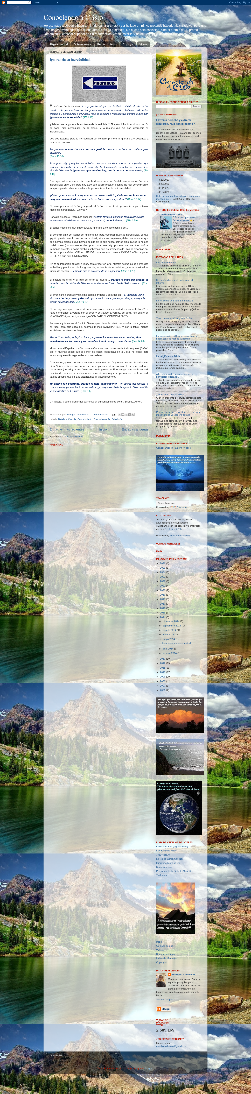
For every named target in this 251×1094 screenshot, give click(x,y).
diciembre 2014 (171, 665)
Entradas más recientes (67, 429)
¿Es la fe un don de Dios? (170, 438)
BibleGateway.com (180, 579)
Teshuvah (161, 919)
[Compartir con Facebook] (129, 414)
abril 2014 (168, 692)
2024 (163, 616)
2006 (163, 734)
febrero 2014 (170, 697)
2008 (163, 725)
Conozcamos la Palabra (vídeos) (174, 491)
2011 (163, 711)
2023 (163, 620)
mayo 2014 (169, 683)
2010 (163, 716)
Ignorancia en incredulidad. (70, 59)
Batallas (62, 419)
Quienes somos (83, 44)
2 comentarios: (100, 414)
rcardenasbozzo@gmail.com (171, 1090)
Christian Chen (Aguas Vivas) (172, 890)
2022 (163, 625)
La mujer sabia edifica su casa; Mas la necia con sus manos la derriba (177, 381)
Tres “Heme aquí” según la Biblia (174, 362)
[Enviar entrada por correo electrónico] (113, 414)
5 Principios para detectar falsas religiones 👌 (185, 219)
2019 (163, 638)
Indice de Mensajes (166, 1002)
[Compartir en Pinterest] (133, 414)
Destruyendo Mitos (171, 214)
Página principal (59, 44)
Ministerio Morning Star (168, 907)
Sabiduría (116, 419)
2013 (163, 702)
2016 (163, 652)
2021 (163, 629)
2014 (163, 661)
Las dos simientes (166, 306)
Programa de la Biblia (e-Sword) (173, 915)
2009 (163, 720)
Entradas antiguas (135, 429)
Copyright (128, 44)
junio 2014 (169, 678)
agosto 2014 (170, 674)
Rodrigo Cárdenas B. (183, 1018)
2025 (163, 611)
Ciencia (72, 419)
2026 (163, 607)
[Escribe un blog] (123, 414)
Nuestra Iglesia (164, 911)
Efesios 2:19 (174, 573)
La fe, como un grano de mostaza (174, 344)
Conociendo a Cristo (73, 17)
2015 (163, 656)
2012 (163, 707)
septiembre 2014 (172, 669)
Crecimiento (100, 419)
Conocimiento (85, 419)
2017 (163, 647)
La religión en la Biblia (168, 400)
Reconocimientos (107, 44)
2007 (163, 729)
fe (109, 419)
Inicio (103, 429)
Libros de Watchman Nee (170, 902)
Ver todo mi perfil (165, 1043)
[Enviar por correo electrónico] (120, 414)
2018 (163, 643)
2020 (163, 634)
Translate (182, 551)
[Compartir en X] (126, 414)
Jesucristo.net (163, 898)
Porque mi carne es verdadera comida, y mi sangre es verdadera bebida (178, 457)
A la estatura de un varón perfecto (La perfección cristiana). (176, 419)
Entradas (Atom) (74, 436)
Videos (143, 44)
